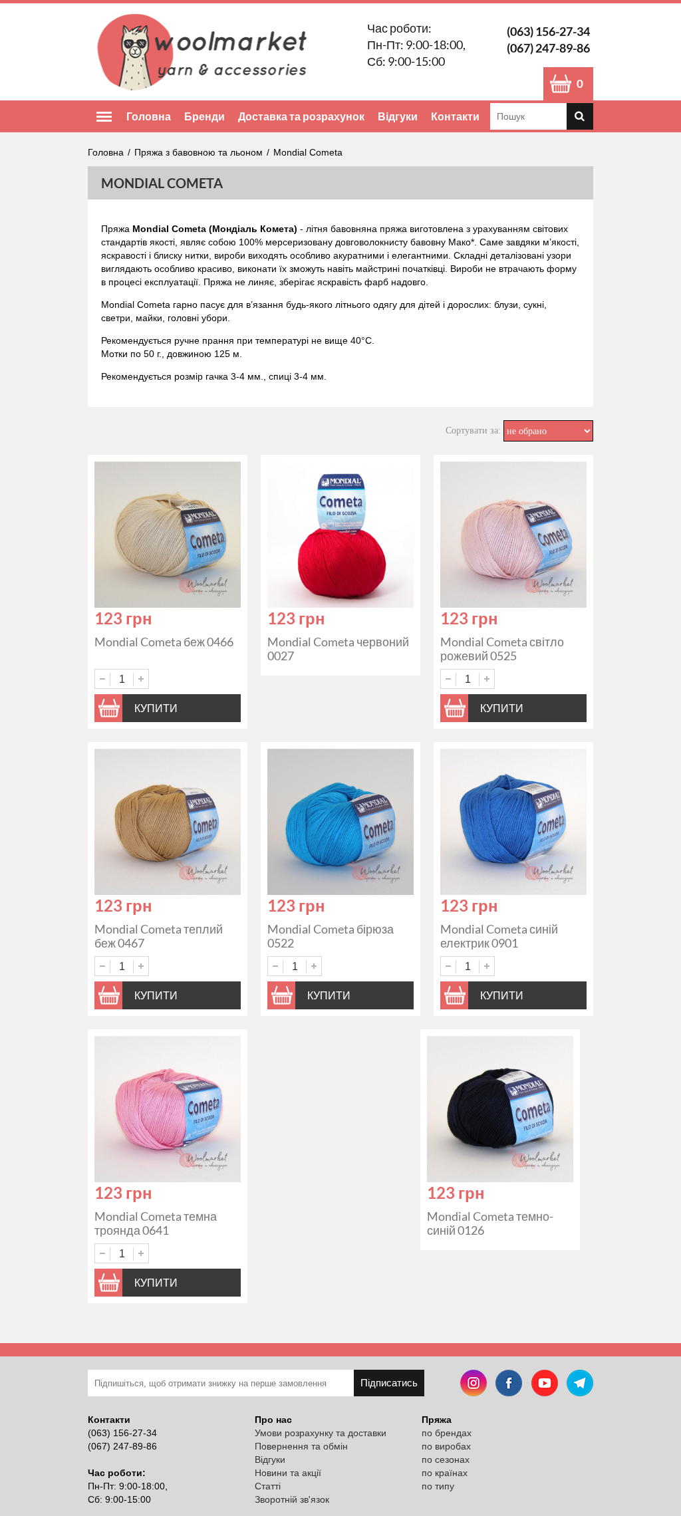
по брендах (447, 1433)
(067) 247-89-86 (548, 48)
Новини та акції (288, 1472)
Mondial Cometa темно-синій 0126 (490, 1223)
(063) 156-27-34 (548, 31)
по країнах (445, 1472)
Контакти (455, 116)
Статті (268, 1486)
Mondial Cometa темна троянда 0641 (155, 1223)
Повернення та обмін (301, 1446)
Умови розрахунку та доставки (320, 1433)
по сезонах (446, 1459)
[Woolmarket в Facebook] (508, 1385)
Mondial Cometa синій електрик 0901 (499, 936)
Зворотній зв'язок (292, 1499)
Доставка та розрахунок (301, 116)
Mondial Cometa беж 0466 (163, 641)
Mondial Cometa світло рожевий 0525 (502, 648)
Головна (148, 116)
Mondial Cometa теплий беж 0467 (158, 936)
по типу (438, 1486)
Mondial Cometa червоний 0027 (338, 648)
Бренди (204, 116)
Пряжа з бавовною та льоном (198, 152)
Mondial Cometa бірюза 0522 (330, 936)
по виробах (446, 1446)
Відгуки (398, 116)
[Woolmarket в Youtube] (544, 1385)
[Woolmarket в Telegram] (580, 1385)
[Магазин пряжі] (207, 51)
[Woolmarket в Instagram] (473, 1385)
